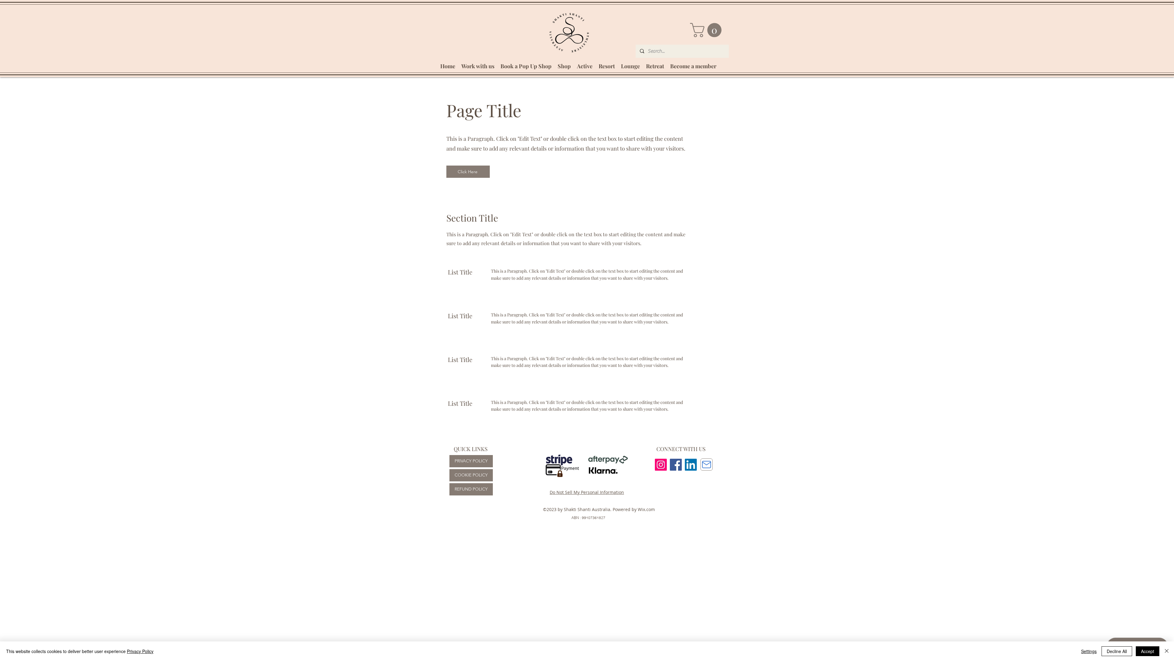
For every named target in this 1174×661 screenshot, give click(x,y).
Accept (1147, 651)
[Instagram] (661, 465)
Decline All (1117, 651)
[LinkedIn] (691, 465)
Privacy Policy (140, 651)
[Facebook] (676, 465)
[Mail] (706, 464)
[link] (707, 30)
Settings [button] (1089, 651)
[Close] (1166, 651)
